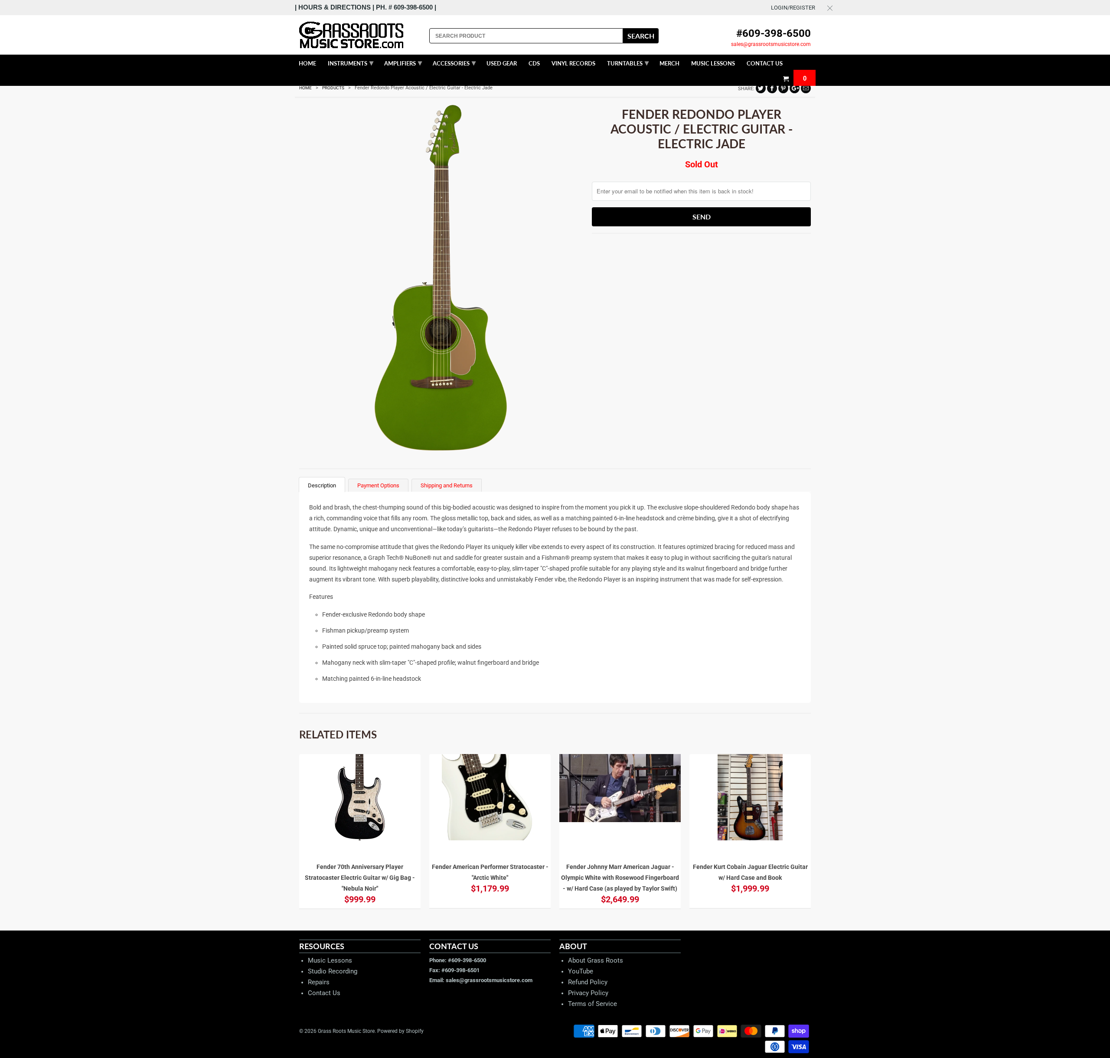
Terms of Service (592, 1004)
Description (322, 485)
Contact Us (324, 993)
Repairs (319, 982)
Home (307, 63)
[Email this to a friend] (806, 88)
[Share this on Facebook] (772, 88)
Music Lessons (330, 960)
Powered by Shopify (400, 1031)
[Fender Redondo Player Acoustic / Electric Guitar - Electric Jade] (441, 278)
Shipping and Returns (447, 485)
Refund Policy (587, 982)
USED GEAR (501, 63)
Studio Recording (332, 971)
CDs (534, 63)
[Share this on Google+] (795, 88)
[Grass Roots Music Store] (360, 35)
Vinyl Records (573, 63)
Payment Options (378, 485)
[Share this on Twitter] (761, 88)
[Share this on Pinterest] (783, 88)
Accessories (454, 62)
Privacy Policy (588, 993)
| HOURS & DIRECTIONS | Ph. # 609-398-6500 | (365, 7)
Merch (669, 63)
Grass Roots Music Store (346, 1031)
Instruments (350, 62)
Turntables (628, 62)
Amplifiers (403, 62)
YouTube (580, 971)
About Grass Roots (595, 960)
